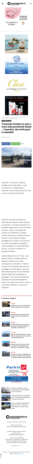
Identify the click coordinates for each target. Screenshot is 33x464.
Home (3, 117)
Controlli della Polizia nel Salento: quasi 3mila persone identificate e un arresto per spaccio (21, 397)
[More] (22, 143)
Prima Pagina (8, 120)
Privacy (1, 456)
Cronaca (7, 117)
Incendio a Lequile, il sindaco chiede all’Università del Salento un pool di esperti (20, 389)
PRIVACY (19, 445)
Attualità (3, 392)
